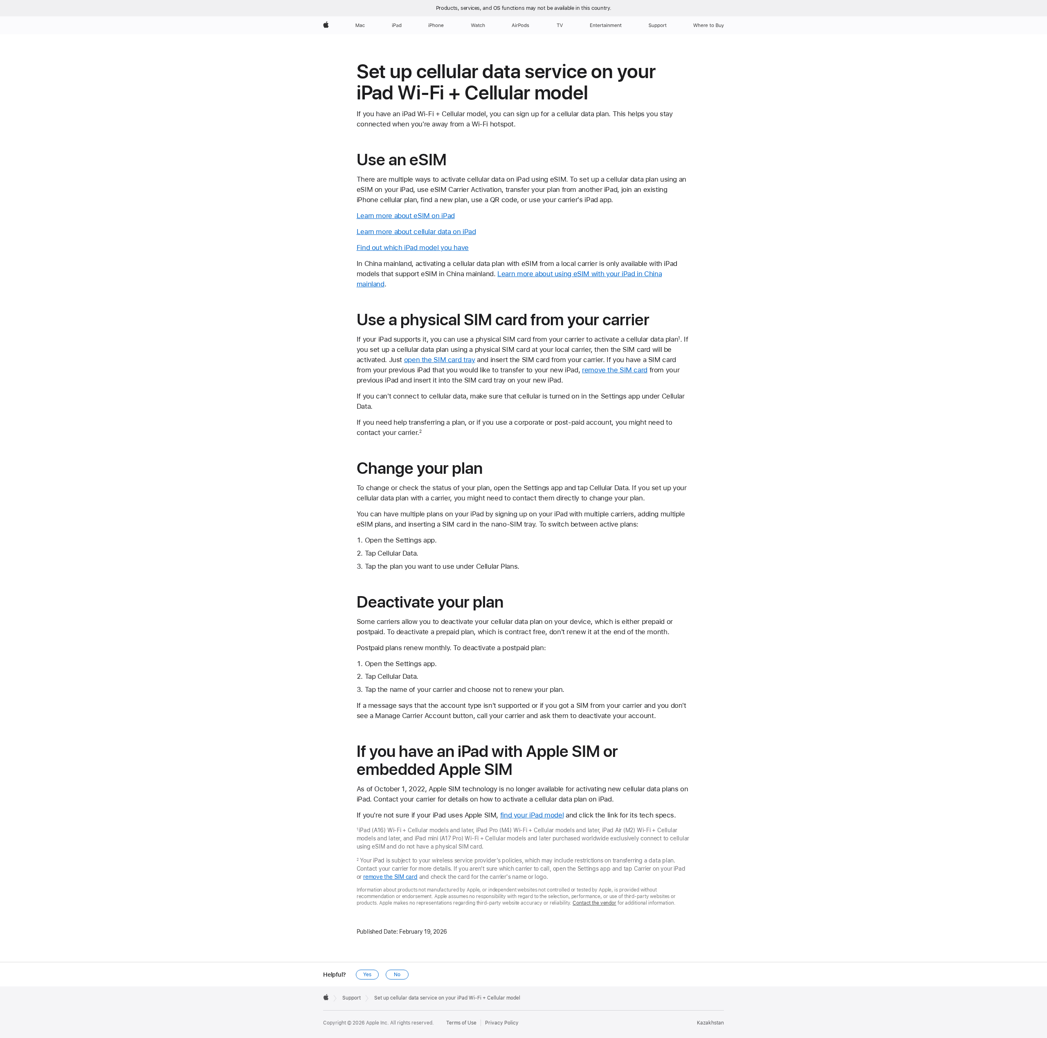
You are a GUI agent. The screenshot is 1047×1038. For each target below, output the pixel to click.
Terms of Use (461, 1023)
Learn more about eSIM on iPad (406, 216)
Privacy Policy (502, 1023)
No (397, 974)
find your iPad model (532, 815)
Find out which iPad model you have (413, 247)
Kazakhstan (710, 1023)
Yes (367, 974)
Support (351, 998)
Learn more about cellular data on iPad (416, 231)
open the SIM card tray (439, 360)
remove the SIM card (614, 370)
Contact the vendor (594, 903)
